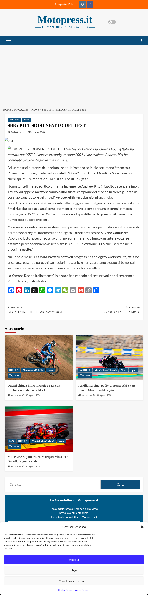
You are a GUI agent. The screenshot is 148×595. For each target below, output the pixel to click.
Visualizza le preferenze (74, 581)
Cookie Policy (65, 589)
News (26, 119)
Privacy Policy (81, 589)
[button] (142, 527)
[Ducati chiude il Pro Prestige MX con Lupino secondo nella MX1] (39, 357)
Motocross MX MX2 (33, 370)
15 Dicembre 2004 (35, 132)
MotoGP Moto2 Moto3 (106, 370)
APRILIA (85, 370)
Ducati (71, 192)
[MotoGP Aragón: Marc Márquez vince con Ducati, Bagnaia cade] (39, 429)
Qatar (83, 179)
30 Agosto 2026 (33, 395)
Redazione (16, 132)
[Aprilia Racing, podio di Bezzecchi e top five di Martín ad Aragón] (110, 357)
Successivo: (121, 310)
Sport (133, 370)
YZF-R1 (31, 154)
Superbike (119, 173)
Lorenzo (14, 197)
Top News (14, 375)
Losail (69, 179)
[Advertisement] (74, 74)
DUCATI (13, 370)
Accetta (74, 559)
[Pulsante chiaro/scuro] (112, 22)
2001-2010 (14, 119)
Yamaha (104, 149)
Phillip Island (17, 281)
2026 (11, 441)
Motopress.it (64, 19)
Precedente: (35, 310)
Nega (74, 570)
